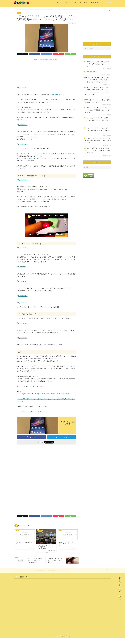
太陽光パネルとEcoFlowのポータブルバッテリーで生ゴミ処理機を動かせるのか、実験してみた (97, 110)
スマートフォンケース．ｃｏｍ (31, 411)
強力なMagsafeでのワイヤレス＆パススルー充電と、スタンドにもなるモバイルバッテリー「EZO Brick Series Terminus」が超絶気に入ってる (97, 91)
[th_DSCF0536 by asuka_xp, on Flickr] (22, 144)
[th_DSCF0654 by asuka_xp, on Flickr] (22, 302)
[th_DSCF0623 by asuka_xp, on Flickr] (22, 87)
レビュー (67, 2)
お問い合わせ (95, 2)
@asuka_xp (56, 94)
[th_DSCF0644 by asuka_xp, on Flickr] (22, 247)
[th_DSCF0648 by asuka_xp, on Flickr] (22, 267)
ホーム (58, 2)
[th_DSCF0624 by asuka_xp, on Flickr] (22, 338)
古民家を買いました (91, 72)
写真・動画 (83, 2)
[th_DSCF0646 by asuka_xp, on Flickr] (22, 281)
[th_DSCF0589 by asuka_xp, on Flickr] (22, 323)
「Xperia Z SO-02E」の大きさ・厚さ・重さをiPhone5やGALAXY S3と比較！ (46, 394)
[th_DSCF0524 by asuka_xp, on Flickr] (22, 125)
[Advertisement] (46, 72)
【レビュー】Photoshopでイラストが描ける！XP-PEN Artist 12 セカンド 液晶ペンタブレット (98, 130)
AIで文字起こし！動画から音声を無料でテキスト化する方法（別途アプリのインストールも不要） (97, 64)
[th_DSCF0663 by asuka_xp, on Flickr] (22, 180)
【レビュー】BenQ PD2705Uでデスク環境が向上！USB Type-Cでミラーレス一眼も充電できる (98, 140)
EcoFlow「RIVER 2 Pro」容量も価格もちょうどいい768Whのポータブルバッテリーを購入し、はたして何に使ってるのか (97, 80)
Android (19, 12)
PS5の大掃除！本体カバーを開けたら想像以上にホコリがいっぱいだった (98, 101)
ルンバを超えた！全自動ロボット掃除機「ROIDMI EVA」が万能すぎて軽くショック (97, 120)
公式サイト (33, 158)
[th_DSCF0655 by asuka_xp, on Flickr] (22, 296)
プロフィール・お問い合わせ (120, 595)
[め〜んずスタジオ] (21, 5)
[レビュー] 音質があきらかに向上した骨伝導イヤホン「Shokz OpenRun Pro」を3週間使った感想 (97, 150)
